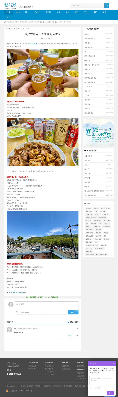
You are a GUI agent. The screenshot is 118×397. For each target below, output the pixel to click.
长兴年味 (88, 208)
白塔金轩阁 (88, 47)
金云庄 (86, 52)
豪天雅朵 (87, 187)
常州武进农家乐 (99, 248)
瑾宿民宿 (88, 239)
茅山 (104, 12)
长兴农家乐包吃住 (91, 217)
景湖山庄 (87, 91)
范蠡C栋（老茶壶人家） (92, 65)
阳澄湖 (48, 12)
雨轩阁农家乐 (106, 226)
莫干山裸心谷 (97, 220)
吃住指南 (102, 211)
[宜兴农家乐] (98, 132)
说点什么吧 (20, 304)
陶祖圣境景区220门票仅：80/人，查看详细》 (42, 297)
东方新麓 (87, 178)
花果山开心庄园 (89, 56)
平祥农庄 (106, 239)
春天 (105, 236)
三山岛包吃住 (50, 371)
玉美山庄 (93, 223)
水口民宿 (88, 220)
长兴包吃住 (81, 373)
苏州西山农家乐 (105, 208)
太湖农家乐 (89, 214)
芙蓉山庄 (87, 165)
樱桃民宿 (98, 233)
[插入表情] (17, 312)
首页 (8, 12)
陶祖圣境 (87, 169)
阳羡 (100, 223)
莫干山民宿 (89, 211)
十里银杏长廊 (97, 239)
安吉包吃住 (81, 376)
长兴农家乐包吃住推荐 (92, 245)
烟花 (96, 242)
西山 (27, 12)
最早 (76, 322)
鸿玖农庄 (97, 214)
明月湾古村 (89, 248)
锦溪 (58, 12)
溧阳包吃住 (81, 366)
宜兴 (77, 12)
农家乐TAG (32, 369)
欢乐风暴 (98, 236)
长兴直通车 (106, 214)
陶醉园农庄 (88, 182)
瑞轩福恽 (87, 100)
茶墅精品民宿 (102, 217)
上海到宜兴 (96, 226)
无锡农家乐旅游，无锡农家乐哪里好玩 (96, 254)
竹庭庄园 (87, 69)
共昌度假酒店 (88, 113)
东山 (18, 12)
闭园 (87, 223)
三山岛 (37, 12)
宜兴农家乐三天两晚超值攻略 (94, 191)
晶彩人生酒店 (89, 236)
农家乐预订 (89, 251)
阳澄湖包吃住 (50, 374)
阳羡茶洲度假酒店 (90, 78)
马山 (86, 12)
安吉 (8, 17)
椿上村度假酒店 (89, 82)
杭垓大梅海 (107, 220)
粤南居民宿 (88, 74)
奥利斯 (86, 34)
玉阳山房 (87, 173)
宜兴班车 (88, 226)
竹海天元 (87, 104)
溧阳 (95, 12)
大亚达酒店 (88, 156)
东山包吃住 (49, 366)
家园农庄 (98, 230)
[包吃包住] (10, 6)
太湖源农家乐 (89, 230)
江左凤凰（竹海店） (91, 39)
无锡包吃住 (66, 369)
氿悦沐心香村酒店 (90, 195)
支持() (70, 335)
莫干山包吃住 (81, 378)
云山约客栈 (88, 87)
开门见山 (103, 245)
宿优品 (16, 28)
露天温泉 (96, 208)
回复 (77, 335)
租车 (96, 211)
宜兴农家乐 (13, 292)
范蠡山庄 (87, 109)
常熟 (67, 12)
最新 (71, 322)
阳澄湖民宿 (89, 242)
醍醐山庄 (87, 60)
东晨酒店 (87, 160)
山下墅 (86, 95)
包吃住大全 (32, 366)
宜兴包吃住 (22, 292)
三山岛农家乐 (89, 233)
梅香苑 (106, 233)
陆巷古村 (106, 223)
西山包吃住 (49, 369)
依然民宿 (87, 43)
